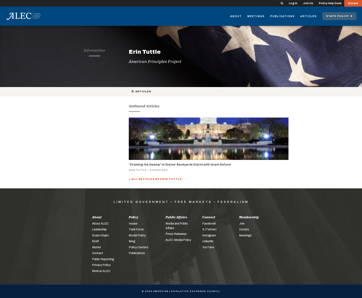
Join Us (308, 3)
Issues (133, 223)
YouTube (208, 247)
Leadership (99, 229)
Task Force (136, 229)
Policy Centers (138, 247)
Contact (97, 253)
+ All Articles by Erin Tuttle (155, 179)
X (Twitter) (209, 229)
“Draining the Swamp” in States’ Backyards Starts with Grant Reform (180, 164)
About (236, 16)
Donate (353, 3)
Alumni (96, 247)
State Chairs (100, 235)
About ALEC (100, 223)
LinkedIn (207, 241)
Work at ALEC (101, 271)
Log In (293, 3)
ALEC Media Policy (178, 239)
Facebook (209, 223)
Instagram (209, 235)
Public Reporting (103, 259)
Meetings (256, 16)
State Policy (338, 16)
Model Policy (137, 235)
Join (242, 223)
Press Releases (176, 233)
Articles (308, 16)
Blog (132, 241)
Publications (282, 16)
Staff (95, 241)
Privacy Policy (101, 265)
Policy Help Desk (330, 3)
